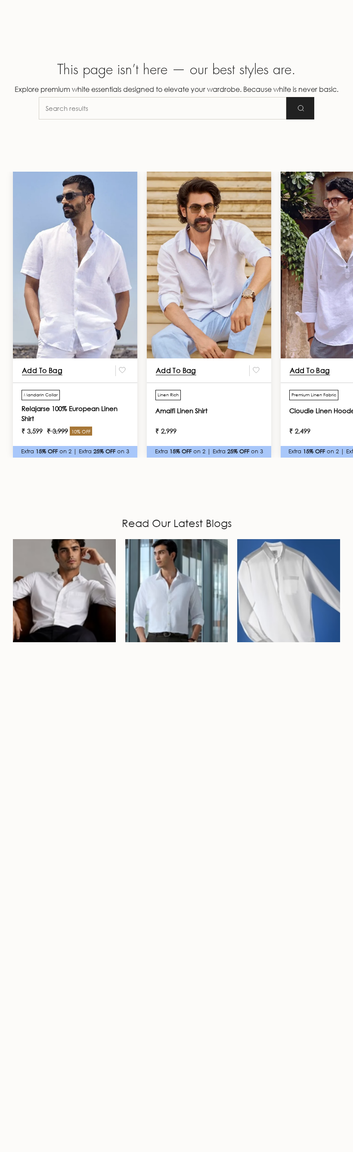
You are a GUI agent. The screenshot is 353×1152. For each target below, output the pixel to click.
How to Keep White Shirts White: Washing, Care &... (288, 658)
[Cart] (335, 34)
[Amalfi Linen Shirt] (209, 265)
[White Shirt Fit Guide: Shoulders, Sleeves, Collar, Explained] (64, 590)
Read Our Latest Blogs (177, 522)
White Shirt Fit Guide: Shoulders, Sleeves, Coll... (63, 658)
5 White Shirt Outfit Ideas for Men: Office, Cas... (169, 658)
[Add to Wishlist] (122, 370)
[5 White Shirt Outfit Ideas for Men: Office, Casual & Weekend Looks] (176, 590)
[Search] (300, 108)
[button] (19, 34)
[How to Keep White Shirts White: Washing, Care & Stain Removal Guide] (288, 590)
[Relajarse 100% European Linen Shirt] (75, 265)
